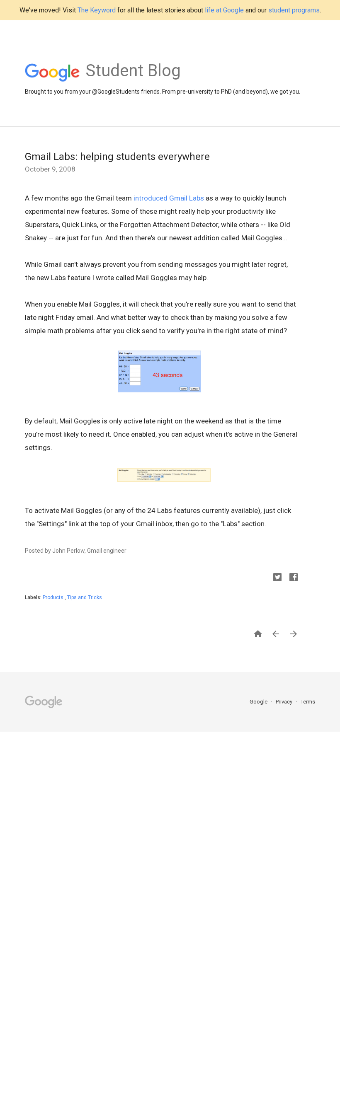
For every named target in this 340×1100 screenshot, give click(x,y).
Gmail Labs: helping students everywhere (117, 156)
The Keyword (97, 10)
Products (54, 597)
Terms (308, 702)
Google (259, 702)
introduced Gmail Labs (169, 198)
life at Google (224, 10)
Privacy (285, 702)
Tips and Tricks (84, 597)
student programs (294, 10)
